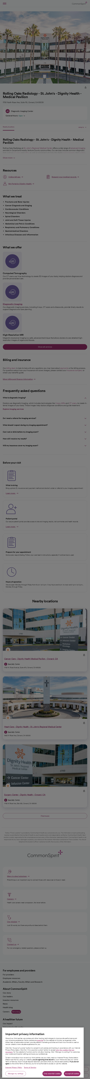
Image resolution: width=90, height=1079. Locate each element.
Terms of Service (30, 1067)
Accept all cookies (72, 1074)
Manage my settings (15, 1074)
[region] (43, 1052)
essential (40, 1040)
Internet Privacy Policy (13, 1067)
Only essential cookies (52, 1074)
